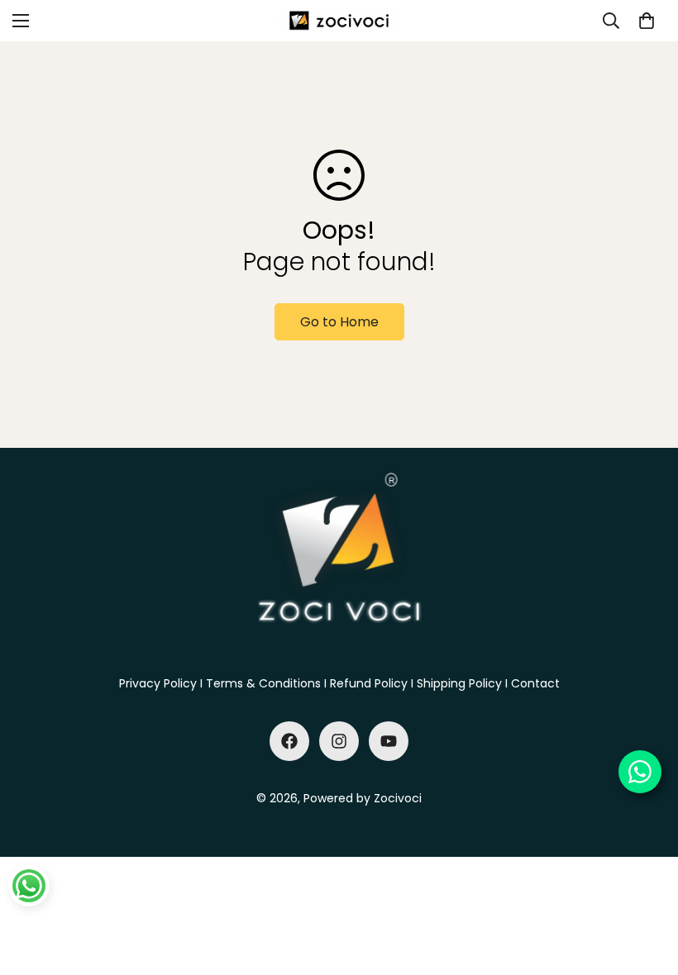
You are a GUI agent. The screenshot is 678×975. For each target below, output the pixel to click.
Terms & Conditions (263, 683)
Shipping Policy (459, 683)
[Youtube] (388, 741)
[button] (647, 21)
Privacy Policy (158, 683)
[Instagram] (339, 741)
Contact (535, 683)
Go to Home (339, 321)
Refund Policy (369, 683)
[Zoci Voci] (339, 20)
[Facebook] (289, 741)
